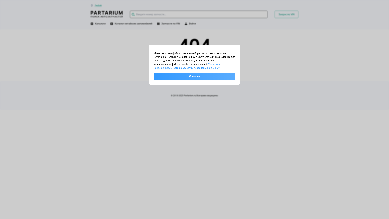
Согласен (194, 76)
